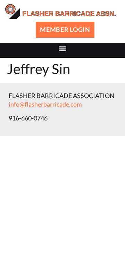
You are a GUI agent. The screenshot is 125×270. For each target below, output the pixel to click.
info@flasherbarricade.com (45, 104)
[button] (62, 48)
